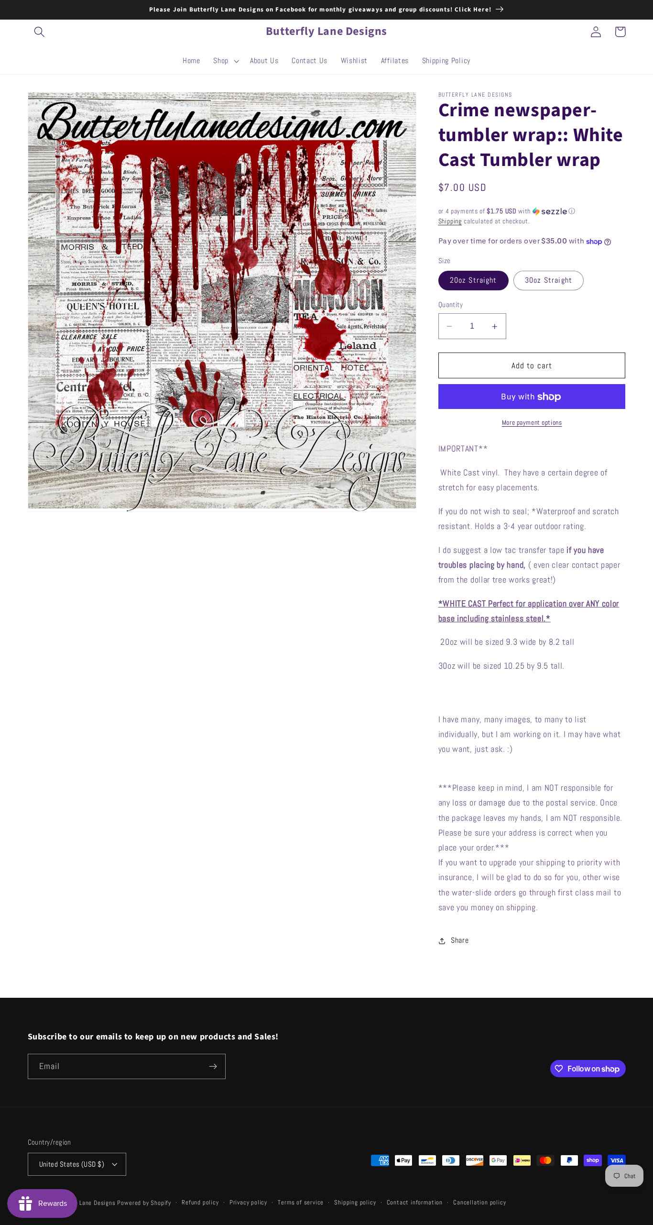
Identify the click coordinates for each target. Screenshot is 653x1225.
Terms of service (301, 1202)
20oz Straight (473, 281)
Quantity (450, 304)
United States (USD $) (72, 1164)
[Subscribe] (213, 1067)
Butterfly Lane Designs (84, 1203)
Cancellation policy (479, 1202)
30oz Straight (548, 281)
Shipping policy (355, 1202)
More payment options (532, 423)
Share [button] (459, 941)
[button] (40, 32)
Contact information (415, 1202)
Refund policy (200, 1202)
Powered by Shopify (144, 1203)
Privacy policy (248, 1202)
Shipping (450, 221)
